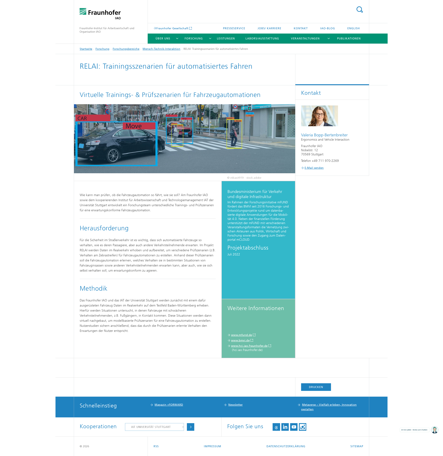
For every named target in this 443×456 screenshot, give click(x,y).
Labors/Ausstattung (262, 38)
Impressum (212, 446)
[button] (434, 430)
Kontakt (301, 28)
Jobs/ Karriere (269, 28)
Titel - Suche (359, 9)
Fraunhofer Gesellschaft (172, 28)
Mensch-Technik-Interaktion (161, 48)
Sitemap (356, 446)
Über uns (163, 38)
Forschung (194, 38)
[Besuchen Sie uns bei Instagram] (302, 427)
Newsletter (235, 404)
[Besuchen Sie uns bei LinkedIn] (285, 427)
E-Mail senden (314, 167)
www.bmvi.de (240, 340)
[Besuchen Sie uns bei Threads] (276, 427)
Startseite (86, 48)
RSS (156, 446)
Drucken (316, 387)
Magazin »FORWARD (169, 404)
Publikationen (349, 38)
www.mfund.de (241, 335)
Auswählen (190, 427)
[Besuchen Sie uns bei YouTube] (294, 427)
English (353, 28)
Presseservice (234, 28)
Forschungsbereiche (126, 48)
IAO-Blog (327, 28)
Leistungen (226, 38)
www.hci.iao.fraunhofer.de (249, 345)
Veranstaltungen (305, 38)
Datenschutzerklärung (285, 446)
